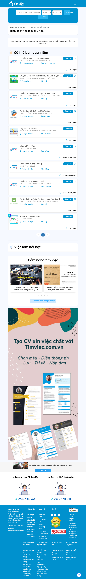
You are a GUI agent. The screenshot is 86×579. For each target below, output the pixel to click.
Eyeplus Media (26, 219)
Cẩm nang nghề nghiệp (43, 533)
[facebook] (52, 515)
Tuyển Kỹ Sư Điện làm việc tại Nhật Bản (37, 93)
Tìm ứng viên (70, 555)
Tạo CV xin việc (57, 550)
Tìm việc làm (24, 27)
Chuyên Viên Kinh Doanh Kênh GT (35, 58)
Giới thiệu (30, 515)
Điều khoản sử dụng (31, 530)
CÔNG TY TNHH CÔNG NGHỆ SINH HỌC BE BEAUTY (39, 201)
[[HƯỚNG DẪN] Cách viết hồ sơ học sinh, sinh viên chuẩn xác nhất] (60, 275)
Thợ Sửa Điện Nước (28, 128)
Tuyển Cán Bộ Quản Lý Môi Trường (35, 111)
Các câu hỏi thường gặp (31, 521)
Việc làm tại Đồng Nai (27, 570)
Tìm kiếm (68, 13)
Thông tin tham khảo (43, 537)
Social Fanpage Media (30, 216)
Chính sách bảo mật (31, 526)
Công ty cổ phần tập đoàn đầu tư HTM (36, 113)
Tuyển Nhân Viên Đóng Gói (32, 181)
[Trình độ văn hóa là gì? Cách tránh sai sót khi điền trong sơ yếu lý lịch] (26, 275)
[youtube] (59, 515)
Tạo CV (41, 524)
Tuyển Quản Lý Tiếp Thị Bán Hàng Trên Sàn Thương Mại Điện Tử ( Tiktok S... (41, 199)
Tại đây (43, 470)
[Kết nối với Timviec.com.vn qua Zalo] (79, 575)
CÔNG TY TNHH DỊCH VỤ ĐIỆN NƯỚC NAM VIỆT (38, 131)
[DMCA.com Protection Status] (56, 522)
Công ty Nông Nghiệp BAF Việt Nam (35, 61)
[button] (33, 295)
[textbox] (32, 12)
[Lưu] (75, 58)
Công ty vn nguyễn (28, 148)
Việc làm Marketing (40, 563)
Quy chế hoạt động (31, 535)
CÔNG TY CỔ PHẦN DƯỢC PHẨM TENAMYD (35, 184)
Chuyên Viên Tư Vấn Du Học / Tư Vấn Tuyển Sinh (41, 76)
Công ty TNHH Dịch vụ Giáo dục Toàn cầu (37, 78)
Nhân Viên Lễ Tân (27, 146)
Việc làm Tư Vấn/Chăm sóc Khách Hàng (42, 569)
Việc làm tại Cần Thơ (27, 575)
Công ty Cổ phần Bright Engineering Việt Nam (40, 96)
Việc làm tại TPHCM (27, 556)
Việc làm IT (41, 560)
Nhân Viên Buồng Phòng (31, 164)
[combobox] (32, 12)
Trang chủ (13, 27)
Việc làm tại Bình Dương (27, 565)
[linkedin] (55, 515)
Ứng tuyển (68, 58)
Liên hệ (29, 517)
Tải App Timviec (54, 554)
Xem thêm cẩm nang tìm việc (43, 301)
